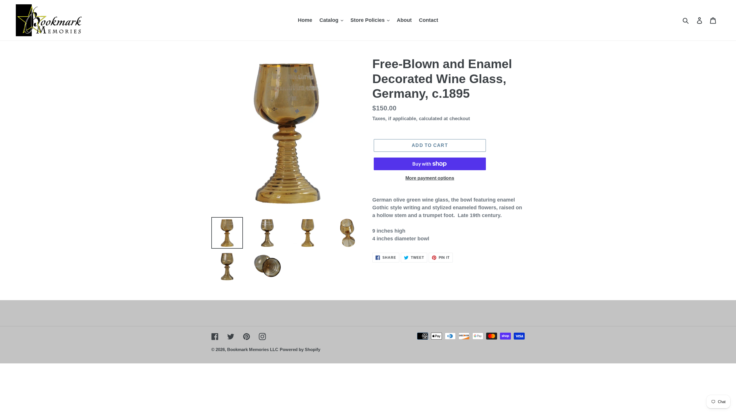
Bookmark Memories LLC (252, 349)
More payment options (429, 178)
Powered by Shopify (300, 349)
